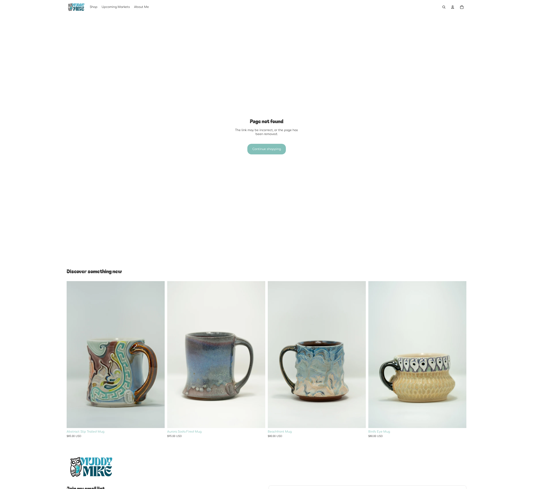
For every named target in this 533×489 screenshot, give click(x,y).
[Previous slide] (73, 354)
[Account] (452, 7)
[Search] (443, 7)
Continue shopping (266, 149)
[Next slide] (158, 354)
